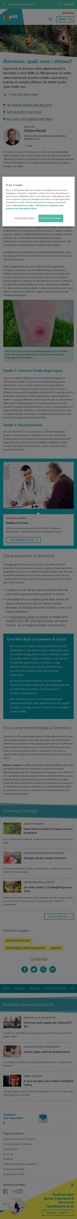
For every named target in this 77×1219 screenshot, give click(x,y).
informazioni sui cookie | (23, 205)
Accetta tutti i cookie (50, 218)
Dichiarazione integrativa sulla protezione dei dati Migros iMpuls (35, 207)
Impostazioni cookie (24, 218)
